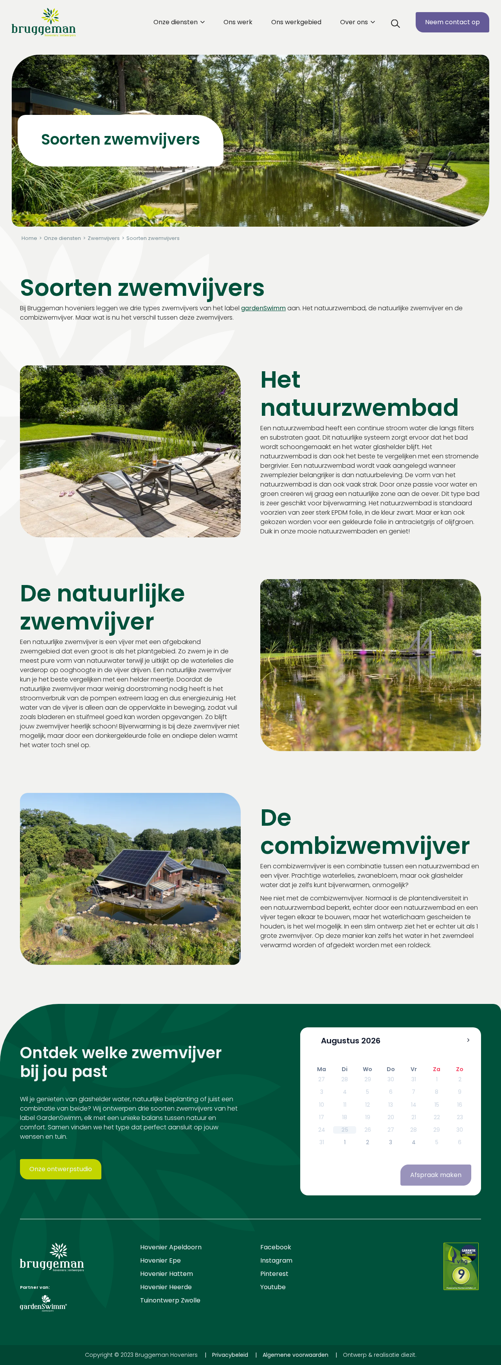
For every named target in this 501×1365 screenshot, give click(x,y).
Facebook (275, 1247)
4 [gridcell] (414, 1142)
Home (29, 238)
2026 (370, 1041)
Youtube (273, 1287)
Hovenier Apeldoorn (171, 1247)
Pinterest (274, 1273)
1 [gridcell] (345, 1142)
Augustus (340, 1041)
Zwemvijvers (104, 238)
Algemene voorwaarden (295, 1355)
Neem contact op (452, 22)
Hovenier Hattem (166, 1273)
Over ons (354, 22)
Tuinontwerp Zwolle (170, 1300)
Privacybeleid (230, 1355)
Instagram (276, 1260)
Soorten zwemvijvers (153, 238)
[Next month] (468, 1040)
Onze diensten (176, 22)
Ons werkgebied (296, 22)
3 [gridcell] (390, 1142)
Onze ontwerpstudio (60, 1169)
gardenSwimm (263, 308)
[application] (390, 1111)
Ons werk (237, 22)
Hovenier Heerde (166, 1287)
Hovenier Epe (160, 1260)
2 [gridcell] (367, 1142)
